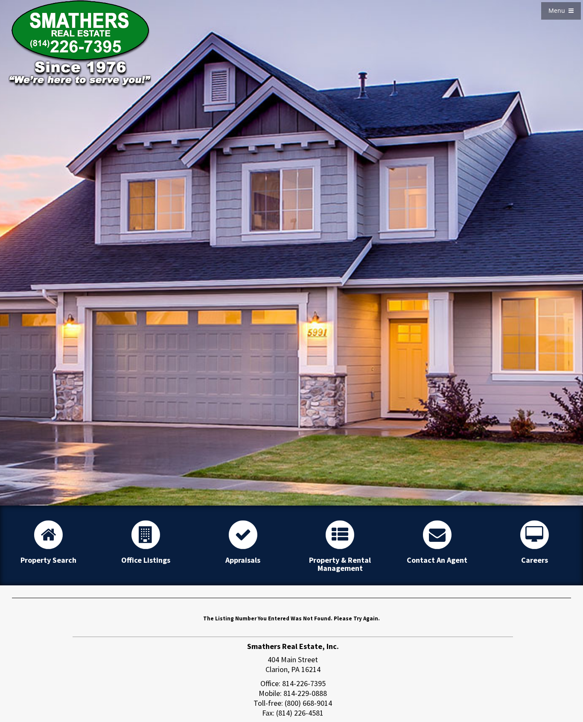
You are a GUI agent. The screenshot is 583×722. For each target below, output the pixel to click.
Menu (558, 10)
